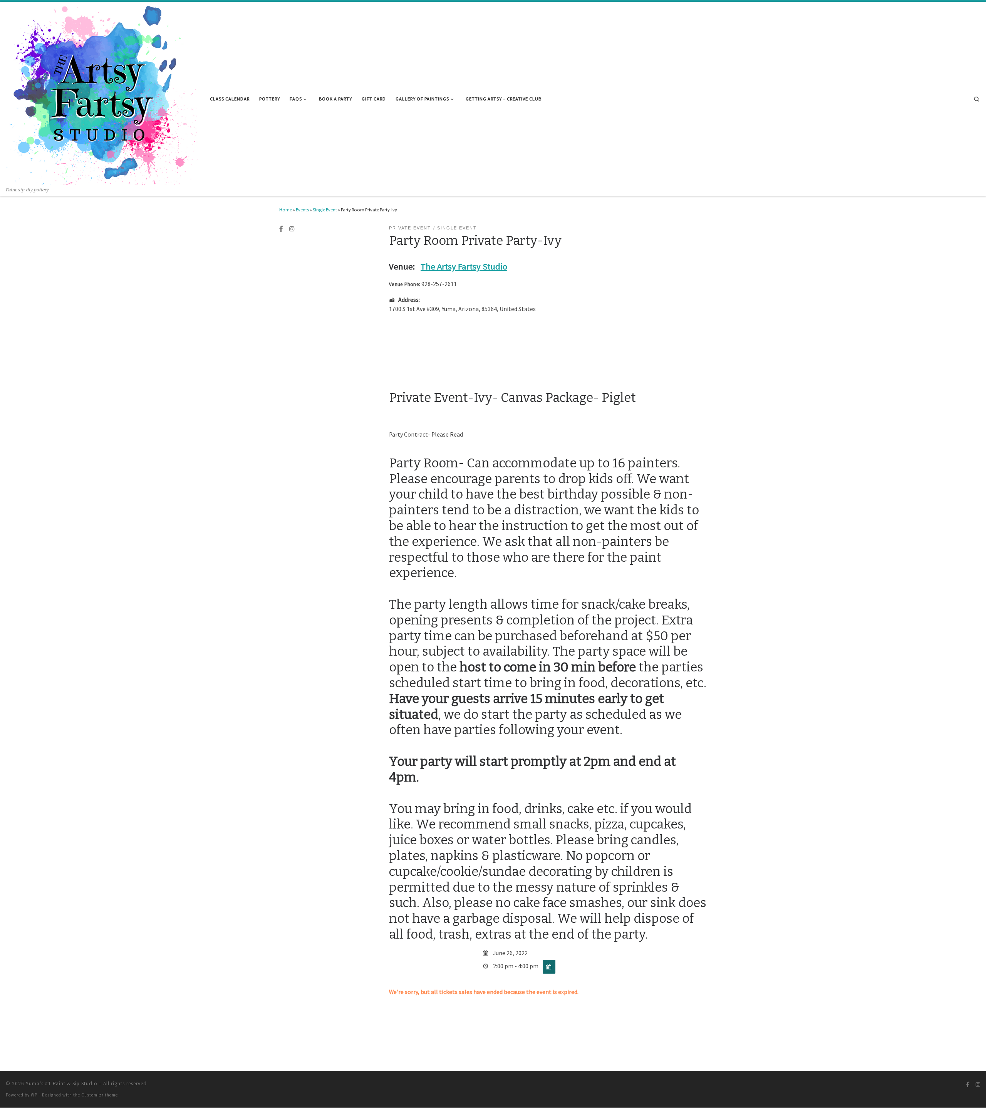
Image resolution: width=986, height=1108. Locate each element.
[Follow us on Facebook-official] (281, 229)
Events (302, 210)
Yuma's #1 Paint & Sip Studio (61, 1083)
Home (285, 210)
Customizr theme (99, 1095)
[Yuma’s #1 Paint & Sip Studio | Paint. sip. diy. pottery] (102, 94)
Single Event (325, 210)
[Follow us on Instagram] (292, 229)
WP (34, 1095)
